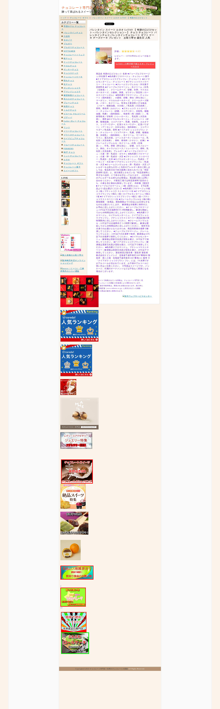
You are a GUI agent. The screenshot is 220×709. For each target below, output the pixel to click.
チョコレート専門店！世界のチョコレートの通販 (99, 7)
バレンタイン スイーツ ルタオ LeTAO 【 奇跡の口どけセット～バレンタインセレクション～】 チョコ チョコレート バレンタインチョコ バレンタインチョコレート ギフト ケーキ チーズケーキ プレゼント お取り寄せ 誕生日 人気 (123, 33)
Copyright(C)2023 (82, 669)
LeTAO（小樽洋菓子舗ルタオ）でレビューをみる (135, 65)
